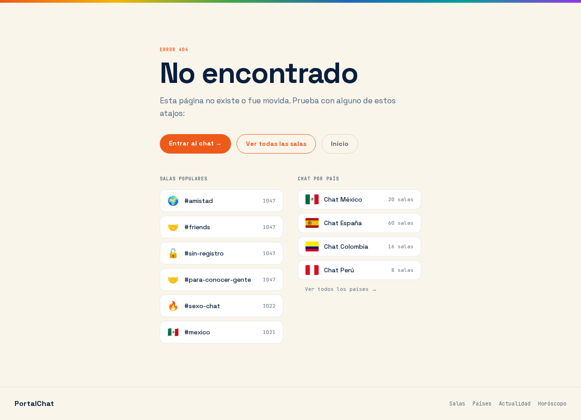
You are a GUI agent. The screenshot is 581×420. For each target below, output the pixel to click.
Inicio (340, 144)
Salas (457, 403)
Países (482, 403)
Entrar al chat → (195, 143)
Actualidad (515, 403)
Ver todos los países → (341, 289)
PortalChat (34, 403)
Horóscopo (552, 403)
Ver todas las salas (276, 144)
